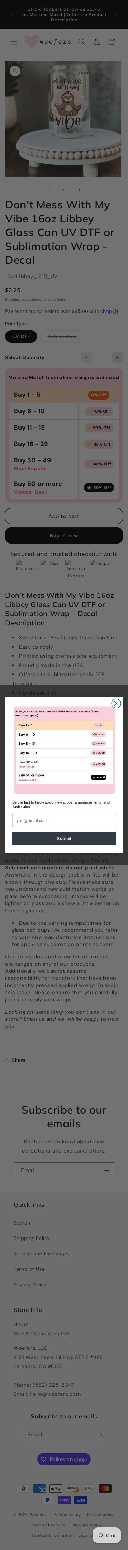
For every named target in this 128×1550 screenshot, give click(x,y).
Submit (64, 839)
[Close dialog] (116, 703)
